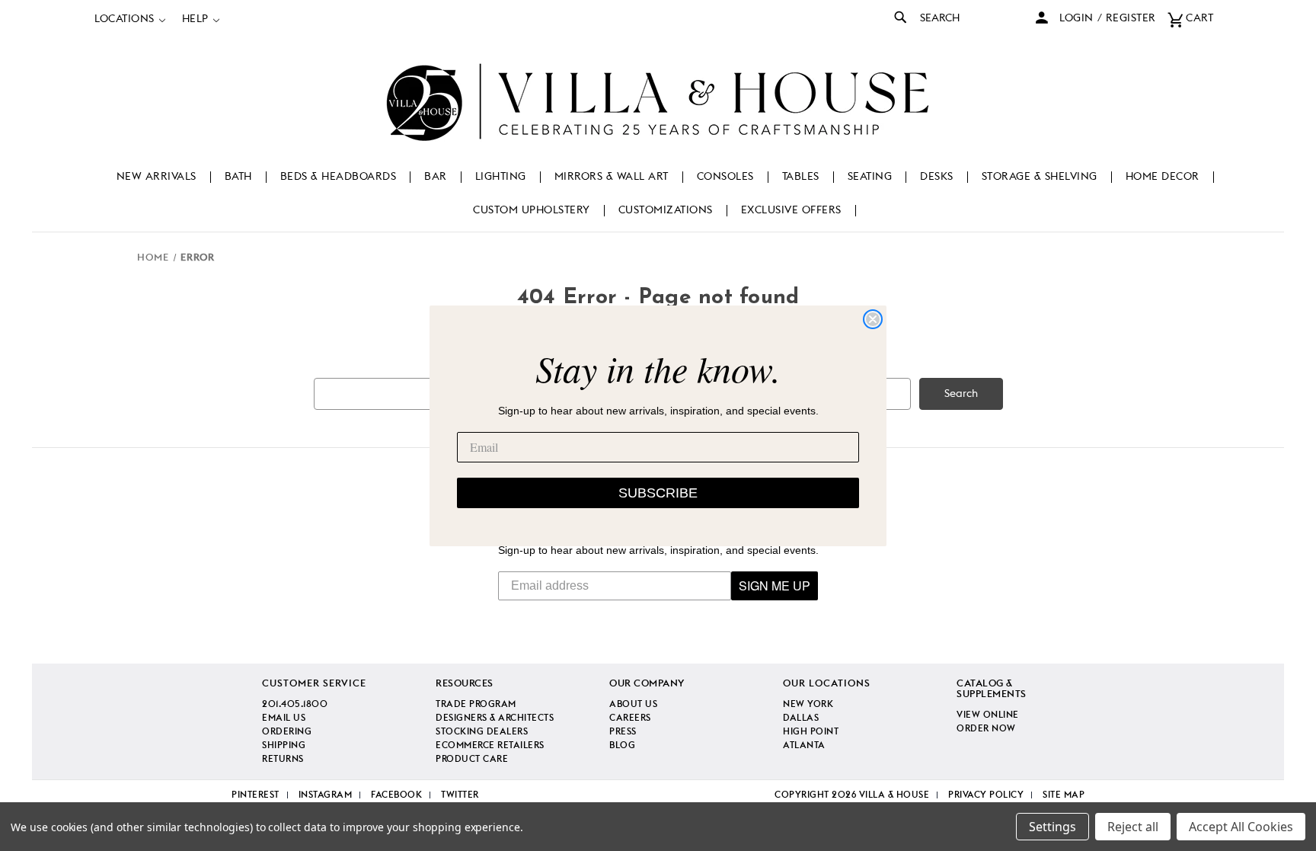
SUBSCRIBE (658, 493)
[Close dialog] (872, 319)
